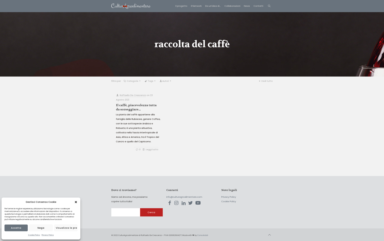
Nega (41, 227)
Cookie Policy (34, 235)
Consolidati (202, 235)
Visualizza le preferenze (66, 227)
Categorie (132, 81)
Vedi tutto (267, 81)
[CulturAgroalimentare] (131, 6)
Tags (150, 81)
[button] (75, 202)
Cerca (151, 212)
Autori (165, 81)
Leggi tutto (152, 149)
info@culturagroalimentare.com (184, 196)
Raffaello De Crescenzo (133, 95)
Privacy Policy (48, 235)
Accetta (16, 227)
